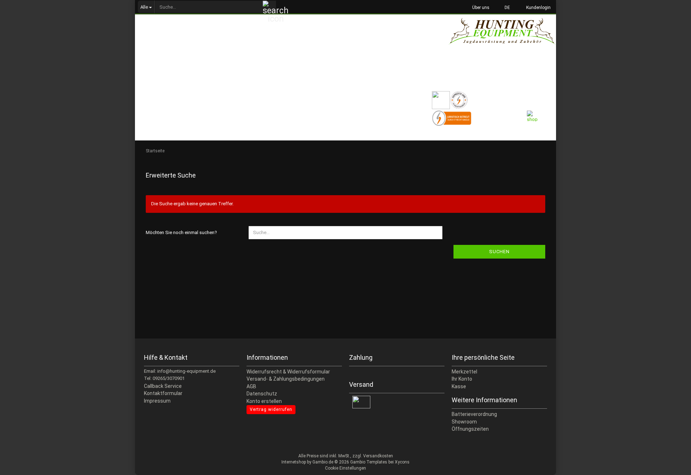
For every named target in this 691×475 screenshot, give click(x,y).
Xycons (402, 462)
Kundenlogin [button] (537, 7)
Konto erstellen (264, 401)
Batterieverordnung (474, 414)
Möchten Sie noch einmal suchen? (181, 232)
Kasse (459, 386)
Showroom (464, 422)
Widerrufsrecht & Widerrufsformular (288, 372)
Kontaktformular (163, 393)
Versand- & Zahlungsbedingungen (286, 379)
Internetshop (293, 462)
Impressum (157, 401)
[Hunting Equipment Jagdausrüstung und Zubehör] (502, 39)
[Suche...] (269, 7)
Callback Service (163, 386)
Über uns (480, 7)
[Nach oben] (671, 464)
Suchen (499, 251)
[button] (505, 7)
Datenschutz (262, 393)
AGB (251, 386)
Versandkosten (378, 455)
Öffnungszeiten (470, 429)
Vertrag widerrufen (271, 409)
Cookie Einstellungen (345, 468)
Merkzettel (464, 372)
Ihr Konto (462, 379)
